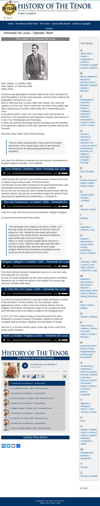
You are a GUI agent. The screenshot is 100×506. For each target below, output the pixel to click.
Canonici (84, 102)
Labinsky (84, 262)
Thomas (84, 412)
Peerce (83, 334)
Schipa (92, 372)
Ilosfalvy (84, 218)
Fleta (90, 183)
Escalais (90, 171)
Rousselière (86, 357)
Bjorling (84, 82)
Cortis (91, 122)
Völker (83, 444)
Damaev (84, 140)
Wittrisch (84, 455)
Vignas (92, 435)
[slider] (64, 173)
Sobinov (86, 389)
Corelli (83, 122)
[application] (35, 173)
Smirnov (93, 386)
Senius (83, 380)
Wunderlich (85, 458)
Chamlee (84, 114)
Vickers (84, 435)
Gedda (83, 195)
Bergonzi (84, 79)
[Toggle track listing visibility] (65, 376)
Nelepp (83, 308)
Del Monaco (86, 148)
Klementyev (86, 241)
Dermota (84, 151)
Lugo (94, 270)
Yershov (84, 467)
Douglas (84, 160)
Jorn (92, 230)
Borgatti (84, 85)
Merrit (84, 293)
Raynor (83, 348)
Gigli (91, 195)
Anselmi (84, 62)
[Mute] (59, 173)
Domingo (84, 157)
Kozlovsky (85, 250)
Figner (83, 183)
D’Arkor (84, 134)
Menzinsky (85, 290)
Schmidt (84, 374)
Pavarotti (84, 331)
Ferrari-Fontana (88, 180)
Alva (89, 53)
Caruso (83, 108)
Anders (83, 56)
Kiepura (84, 239)
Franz (83, 186)
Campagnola (86, 99)
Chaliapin (85, 111)
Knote (83, 244)
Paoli (89, 325)
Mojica (83, 296)
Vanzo (83, 432)
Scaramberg (86, 366)
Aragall (94, 65)
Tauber (83, 409)
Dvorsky (84, 162)
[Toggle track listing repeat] (43, 376)
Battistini (92, 76)
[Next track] (28, 376)
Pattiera (84, 328)
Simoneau (85, 383)
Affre (82, 53)
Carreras (84, 105)
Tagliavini (84, 403)
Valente (84, 429)
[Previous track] (24, 376)
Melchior (84, 287)
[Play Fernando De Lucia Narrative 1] (25, 366)
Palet (82, 325)
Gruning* (85, 200)
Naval (90, 305)
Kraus (83, 253)
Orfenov (93, 317)
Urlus (82, 421)
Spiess (83, 391)
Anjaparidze (86, 59)
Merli (95, 290)
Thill (91, 409)
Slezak (83, 386)
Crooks (90, 125)
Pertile (92, 334)
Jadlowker (85, 227)
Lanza (85, 264)
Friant (90, 186)
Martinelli (84, 279)
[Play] (4, 173)
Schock (93, 374)
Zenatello (93, 476)
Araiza (84, 68)
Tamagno (84, 406)
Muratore (93, 296)
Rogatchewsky (87, 351)
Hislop (93, 209)
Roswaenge (86, 354)
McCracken (85, 285)
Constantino (86, 119)
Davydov (84, 142)
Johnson (84, 230)
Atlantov (93, 68)
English (15, 2)
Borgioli (93, 85)
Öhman (84, 317)
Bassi (83, 76)
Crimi (82, 125)
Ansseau (84, 65)
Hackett (84, 209)
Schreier (86, 377)
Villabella (84, 438)
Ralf (93, 346)
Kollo (90, 244)
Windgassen (86, 452)
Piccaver (84, 337)
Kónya (83, 247)
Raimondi (85, 346)
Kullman (92, 253)
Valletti (93, 429)
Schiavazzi (85, 369)
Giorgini (84, 198)
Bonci (92, 82)
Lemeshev (85, 270)
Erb (82, 171)
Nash (82, 305)
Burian (85, 88)
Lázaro (90, 267)
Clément (84, 117)
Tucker (93, 412)
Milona (92, 293)
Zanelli (83, 476)
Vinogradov (85, 441)
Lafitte (94, 262)
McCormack (86, 282)
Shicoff (92, 380)
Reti (91, 348)
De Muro (91, 145)
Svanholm (85, 394)
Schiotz (84, 372)
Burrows (84, 91)
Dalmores (85, 137)
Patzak (93, 328)
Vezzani (92, 432)
